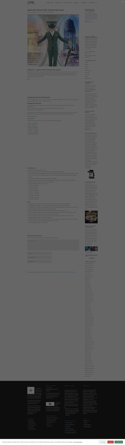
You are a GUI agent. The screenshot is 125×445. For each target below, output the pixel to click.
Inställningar (103, 442)
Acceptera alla (119, 442)
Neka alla (111, 442)
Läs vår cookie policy (78, 442)
